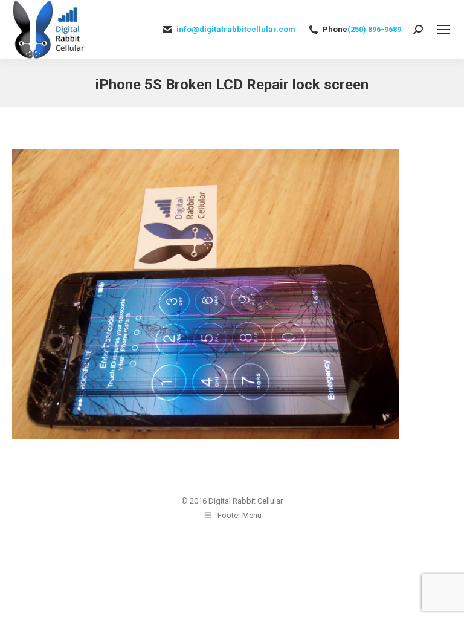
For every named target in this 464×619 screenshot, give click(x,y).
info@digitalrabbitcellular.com (235, 29)
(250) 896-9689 (374, 29)
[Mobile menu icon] (443, 29)
